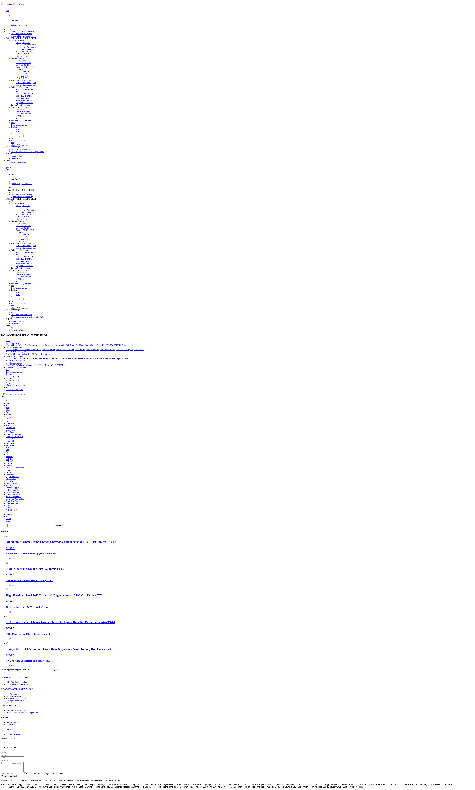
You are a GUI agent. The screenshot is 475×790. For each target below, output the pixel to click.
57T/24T (9, 465)
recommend (10, 514)
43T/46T (9, 508)
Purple (8, 414)
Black (8, 403)
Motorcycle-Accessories (15, 385)
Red (7, 412)
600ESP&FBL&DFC (86, 358)
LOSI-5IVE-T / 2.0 (107, 350)
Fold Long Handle (13, 432)
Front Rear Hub (12, 503)
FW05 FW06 (15, 365)
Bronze (9, 452)
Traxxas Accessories (14, 372)
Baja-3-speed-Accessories (55, 345)
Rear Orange (11, 472)
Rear (8, 421)
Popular (9, 516)
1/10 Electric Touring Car (16, 352)
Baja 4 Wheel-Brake (93, 345)
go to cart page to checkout (21, 25)
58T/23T (9, 463)
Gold (8, 454)
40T (7, 506)
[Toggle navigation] (2, 2)
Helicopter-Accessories (15, 356)
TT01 (12, 376)
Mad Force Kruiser (42, 365)
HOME (9, 29)
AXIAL (9, 378)
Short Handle (11, 430)
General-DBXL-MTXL (65, 350)
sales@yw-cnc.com (8, 738)
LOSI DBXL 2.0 (48, 350)
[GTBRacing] (237, 4)
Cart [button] (7, 11)
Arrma (8, 383)
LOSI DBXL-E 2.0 (33, 350)
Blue (8, 410)
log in (8, 8)
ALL (13, 192)
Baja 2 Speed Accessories (35, 345)
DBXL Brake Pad (13, 490)
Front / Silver (11, 441)
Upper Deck (11, 481)
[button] (43, 773)
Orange (9, 417)
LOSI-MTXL (80, 350)
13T (7, 408)
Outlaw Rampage (28, 365)
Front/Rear (10, 423)
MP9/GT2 (55, 365)
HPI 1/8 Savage (121, 345)
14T (7, 425)
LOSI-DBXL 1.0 (92, 350)
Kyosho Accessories (14, 363)
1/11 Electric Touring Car (40, 354)
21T (7, 450)
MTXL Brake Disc (13, 497)
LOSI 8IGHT (139, 350)
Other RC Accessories (14, 390)
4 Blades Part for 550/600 (105, 358)
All (7, 401)
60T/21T (9, 459)
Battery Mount (11, 483)
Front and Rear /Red (14, 434)
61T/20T (9, 457)
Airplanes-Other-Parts (124, 358)
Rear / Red (10, 443)
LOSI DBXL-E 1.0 (18, 350)
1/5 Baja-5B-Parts (17, 345)
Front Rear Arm (12, 501)
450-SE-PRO (36, 358)
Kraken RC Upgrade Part (16, 367)
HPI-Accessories (12, 343)
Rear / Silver (11, 445)
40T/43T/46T (11, 510)
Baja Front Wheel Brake (75, 345)
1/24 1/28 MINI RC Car (15, 361)
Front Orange (11, 470)
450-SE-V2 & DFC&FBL (20, 358)
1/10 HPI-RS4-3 (108, 345)
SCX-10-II (14, 381)
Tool (8, 387)
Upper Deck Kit (12, 477)
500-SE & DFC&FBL (51, 358)
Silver (8, 405)
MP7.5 (62, 365)
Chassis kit (10, 474)
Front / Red (10, 439)
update (8, 519)
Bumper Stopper (12, 488)
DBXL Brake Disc (13, 494)
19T (7, 448)
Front (8, 419)
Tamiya (9, 374)
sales (8, 521)
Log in (8, 167)
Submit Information (9, 776)
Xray (8, 370)
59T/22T (9, 461)
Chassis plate (11, 479)
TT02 (17, 376)
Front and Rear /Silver (14, 437)
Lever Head (10, 428)
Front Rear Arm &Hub (15, 499)
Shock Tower (11, 485)
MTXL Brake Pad (13, 492)
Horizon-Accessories (14, 347)
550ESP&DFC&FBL (68, 358)
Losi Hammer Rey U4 (124, 350)
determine (59, 525)
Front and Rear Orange (15, 468)
